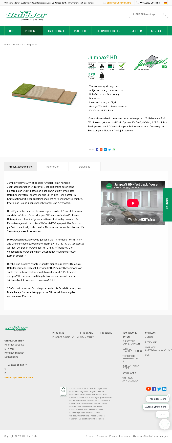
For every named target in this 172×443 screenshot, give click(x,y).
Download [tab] (84, 166)
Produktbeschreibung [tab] (21, 166)
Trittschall (56, 30)
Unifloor (136, 30)
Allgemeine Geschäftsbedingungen (150, 436)
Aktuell (150, 337)
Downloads (129, 373)
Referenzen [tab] (52, 166)
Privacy (113, 436)
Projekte (80, 30)
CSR (147, 354)
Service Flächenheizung (132, 349)
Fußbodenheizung (63, 337)
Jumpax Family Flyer (130, 367)
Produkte (31, 30)
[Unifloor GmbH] (26, 21)
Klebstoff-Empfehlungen (131, 342)
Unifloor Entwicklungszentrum (158, 348)
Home (12, 30)
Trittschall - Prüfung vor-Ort (130, 358)
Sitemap (89, 436)
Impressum (124, 436)
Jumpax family (85, 337)
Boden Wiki (151, 342)
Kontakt (157, 30)
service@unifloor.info (119, 3)
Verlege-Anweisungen (130, 379)
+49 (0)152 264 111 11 (150, 2)
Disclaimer (102, 436)
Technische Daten (108, 30)
